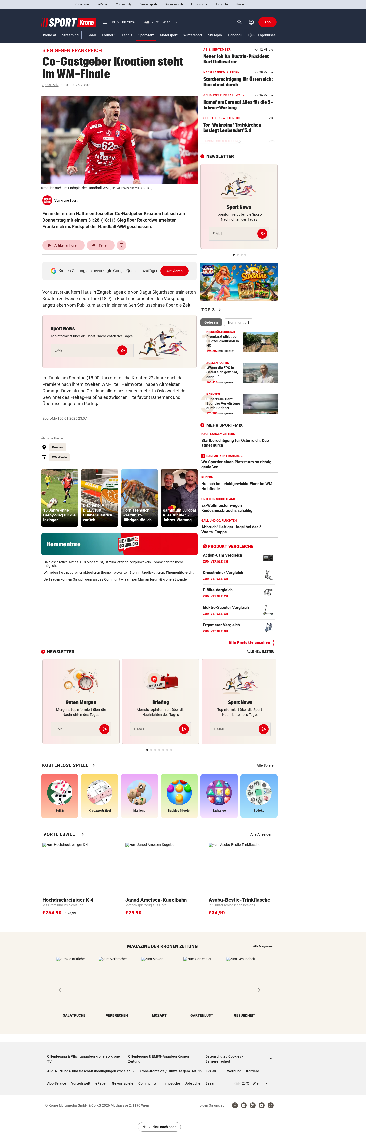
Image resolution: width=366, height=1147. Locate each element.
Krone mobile (174, 4)
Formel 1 (109, 35)
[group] (59, 498)
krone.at (49, 35)
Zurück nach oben (159, 1127)
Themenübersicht (180, 572)
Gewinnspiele (148, 4)
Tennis (127, 35)
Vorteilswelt (82, 4)
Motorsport (169, 35)
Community (124, 4)
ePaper (103, 4)
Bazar (240, 4)
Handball (235, 35)
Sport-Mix (146, 35)
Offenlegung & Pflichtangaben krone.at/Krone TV (83, 1058)
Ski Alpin (215, 35)
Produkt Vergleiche (230, 546)
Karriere (252, 1071)
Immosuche (199, 4)
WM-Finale (59, 457)
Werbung (234, 1071)
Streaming (70, 35)
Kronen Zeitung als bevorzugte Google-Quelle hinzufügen (121, 270)
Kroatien (57, 447)
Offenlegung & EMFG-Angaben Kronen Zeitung (158, 1058)
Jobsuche (221, 4)
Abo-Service (56, 1083)
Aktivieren (174, 271)
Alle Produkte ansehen (249, 642)
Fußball (90, 35)
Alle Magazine (262, 946)
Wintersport (192, 35)
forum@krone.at (163, 579)
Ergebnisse (267, 35)
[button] (251, 35)
